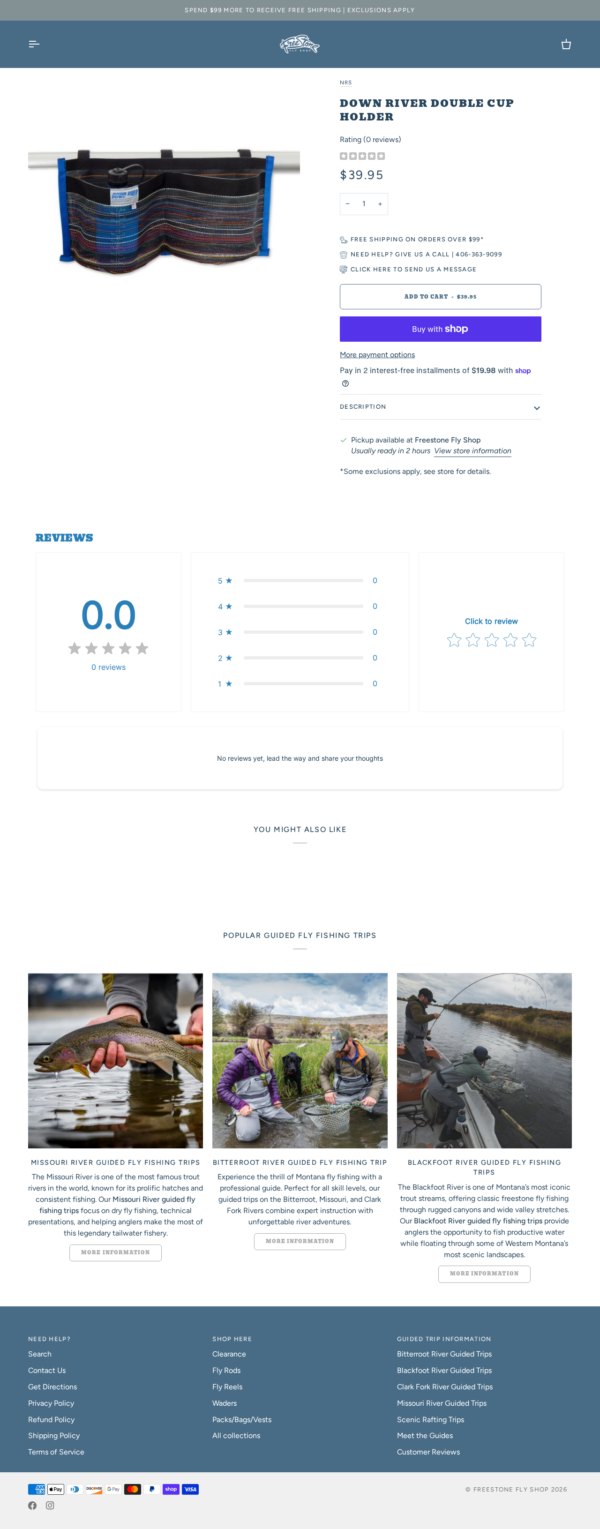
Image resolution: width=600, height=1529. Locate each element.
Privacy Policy (51, 1403)
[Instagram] (50, 1505)
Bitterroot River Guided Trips (444, 1353)
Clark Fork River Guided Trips (445, 1386)
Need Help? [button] (49, 1338)
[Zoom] (164, 212)
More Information (115, 1253)
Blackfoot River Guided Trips (444, 1370)
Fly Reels (227, 1386)
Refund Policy (51, 1419)
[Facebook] (32, 1505)
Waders (224, 1403)
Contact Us (47, 1370)
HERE (382, 269)
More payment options (377, 354)
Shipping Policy (54, 1435)
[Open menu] (42, 44)
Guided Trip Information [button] (444, 1338)
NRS (346, 82)
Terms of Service (56, 1451)
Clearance (229, 1353)
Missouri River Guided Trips (442, 1403)
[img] (362, 156)
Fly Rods (226, 1370)
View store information (472, 450)
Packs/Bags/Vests (241, 1419)
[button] (300, 580)
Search (40, 1353)
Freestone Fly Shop (511, 1489)
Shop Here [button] (232, 1338)
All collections (236, 1435)
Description (363, 406)
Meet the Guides (425, 1435)
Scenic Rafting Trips (430, 1419)
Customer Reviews (428, 1451)
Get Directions (52, 1386)
